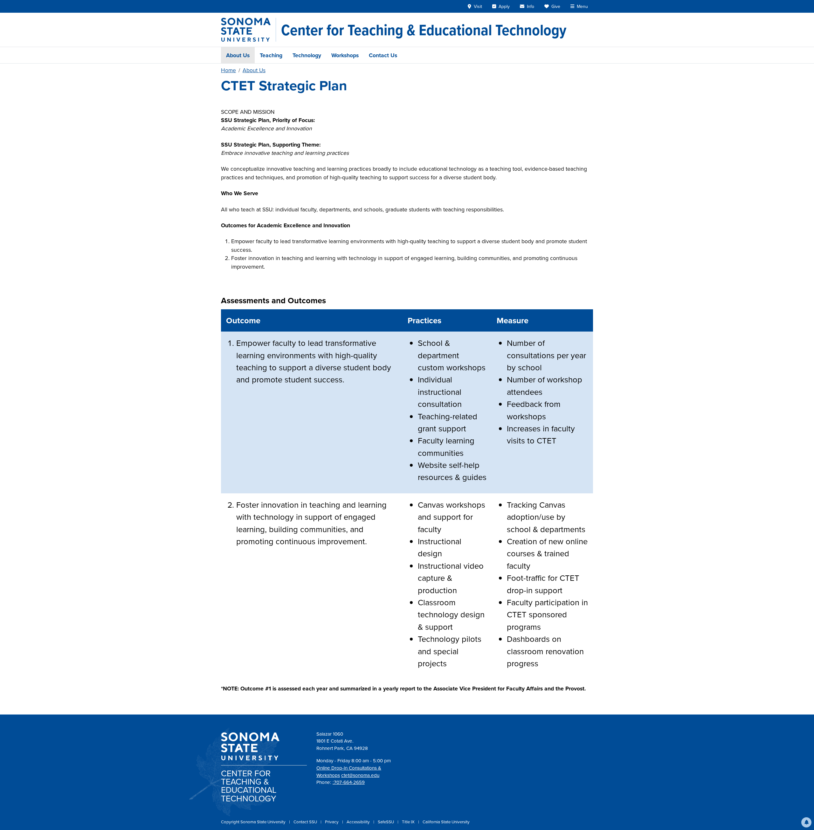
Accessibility (359, 822)
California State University (446, 822)
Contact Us (383, 55)
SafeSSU (386, 822)
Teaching (271, 55)
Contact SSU (305, 822)
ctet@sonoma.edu (360, 775)
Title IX (409, 822)
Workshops (345, 55)
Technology (307, 55)
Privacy (332, 822)
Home (228, 70)
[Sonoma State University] (248, 30)
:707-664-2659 (349, 782)
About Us (238, 55)
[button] (806, 822)
